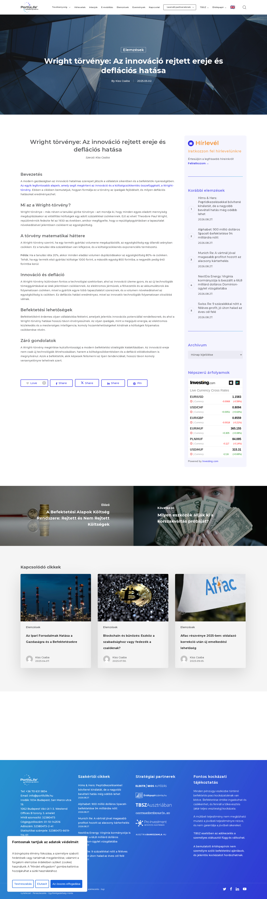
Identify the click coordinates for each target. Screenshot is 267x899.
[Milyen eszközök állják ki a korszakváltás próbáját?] (200, 516)
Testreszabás (23, 884)
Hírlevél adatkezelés (89, 889)
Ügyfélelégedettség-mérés (60, 893)
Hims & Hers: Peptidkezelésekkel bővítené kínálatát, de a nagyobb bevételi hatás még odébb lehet (100, 790)
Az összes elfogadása (66, 884)
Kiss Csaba (123, 81)
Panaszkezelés (39, 893)
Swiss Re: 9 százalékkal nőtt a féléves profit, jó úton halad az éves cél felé (103, 854)
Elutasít (42, 884)
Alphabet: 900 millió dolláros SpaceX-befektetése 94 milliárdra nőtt (102, 806)
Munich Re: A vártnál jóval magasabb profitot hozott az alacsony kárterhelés (103, 820)
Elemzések (133, 50)
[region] (47, 864)
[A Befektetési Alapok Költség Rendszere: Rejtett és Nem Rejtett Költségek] (67, 516)
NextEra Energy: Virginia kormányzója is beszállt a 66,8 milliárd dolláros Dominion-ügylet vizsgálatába (104, 837)
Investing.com (210, 461)
